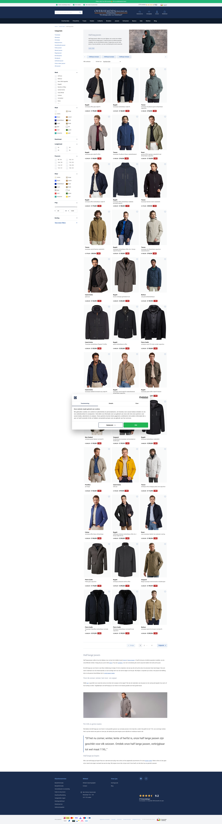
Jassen (117, 21)
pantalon (120, 663)
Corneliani (60, 98)
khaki (69, 123)
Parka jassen (58, 48)
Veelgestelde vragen (60, 798)
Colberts (100, 21)
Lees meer (92, 48)
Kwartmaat (58, 139)
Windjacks (57, 58)
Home (56, 26)
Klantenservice (60, 779)
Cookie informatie (127, 819)
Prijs (56, 203)
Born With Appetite (63, 81)
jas (87, 683)
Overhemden (65, 21)
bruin (69, 120)
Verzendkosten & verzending (62, 789)
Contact (85, 786)
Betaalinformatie (59, 786)
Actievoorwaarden (59, 807)
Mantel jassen (58, 50)
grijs (58, 126)
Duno (59, 101)
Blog (155, 21)
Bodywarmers (58, 42)
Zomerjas (57, 40)
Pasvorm (57, 156)
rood (58, 130)
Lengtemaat (58, 144)
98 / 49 (60, 159)
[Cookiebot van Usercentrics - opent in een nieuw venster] (140, 397)
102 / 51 (71, 159)
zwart (58, 123)
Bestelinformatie (59, 783)
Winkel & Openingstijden (89, 783)
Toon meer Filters (60, 223)
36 (69, 150)
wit (69, 126)
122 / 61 (60, 168)
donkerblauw (60, 120)
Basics (134, 21)
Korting (57, 218)
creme (58, 114)
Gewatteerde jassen (60, 45)
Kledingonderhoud (59, 801)
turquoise (59, 133)
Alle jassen (58, 66)
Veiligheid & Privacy (136, 819)
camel (69, 117)
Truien (84, 21)
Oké (136, 425)
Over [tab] (137, 403)
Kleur (56, 174)
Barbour (60, 78)
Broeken (108, 21)
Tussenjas (57, 35)
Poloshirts (76, 21)
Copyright (113, 819)
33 (58, 147)
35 (58, 150)
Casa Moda (61, 92)
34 (69, 147)
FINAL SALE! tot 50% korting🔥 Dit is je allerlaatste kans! (111, 1)
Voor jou (114, 779)
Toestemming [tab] (85, 403)
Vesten (92, 21)
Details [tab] (111, 403)
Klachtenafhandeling (60, 795)
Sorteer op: (99, 61)
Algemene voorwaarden (105, 819)
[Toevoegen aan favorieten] (109, 69)
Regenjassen (58, 53)
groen (69, 130)
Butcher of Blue (62, 87)
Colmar (60, 95)
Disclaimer (119, 819)
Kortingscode (114, 783)
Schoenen (126, 21)
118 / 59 (71, 165)
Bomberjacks (58, 55)
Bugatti (60, 84)
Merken (148, 21)
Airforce (60, 76)
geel (69, 133)
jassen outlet (148, 760)
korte (124, 660)
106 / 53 (60, 162)
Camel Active (61, 90)
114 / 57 (60, 165)
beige (69, 111)
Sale (141, 21)
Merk (56, 72)
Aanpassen (109, 425)
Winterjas (57, 37)
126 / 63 (71, 168)
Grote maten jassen (60, 63)
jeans (110, 663)
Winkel (85, 779)
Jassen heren (62, 26)
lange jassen (131, 660)
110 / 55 (71, 162)
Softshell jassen (59, 61)
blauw (58, 117)
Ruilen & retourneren (60, 792)
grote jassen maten (109, 673)
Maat (56, 107)
